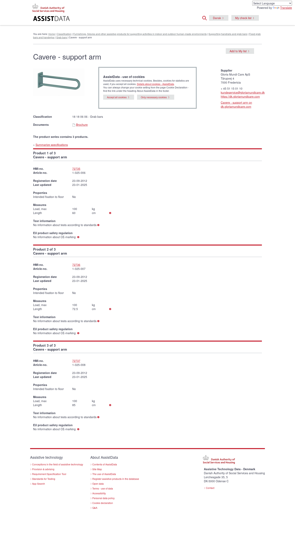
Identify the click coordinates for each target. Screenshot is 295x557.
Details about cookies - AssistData (155, 84)
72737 (76, 361)
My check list (243, 18)
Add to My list (238, 51)
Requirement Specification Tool (49, 474)
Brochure (82, 125)
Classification (64, 34)
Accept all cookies (117, 97)
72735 (76, 169)
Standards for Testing (43, 478)
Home (51, 34)
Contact (210, 487)
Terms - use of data (102, 488)
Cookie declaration (102, 503)
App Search (38, 483)
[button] (205, 17)
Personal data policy (103, 498)
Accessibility (99, 493)
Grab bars (61, 37)
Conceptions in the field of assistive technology (57, 464)
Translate (286, 8)
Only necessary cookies (154, 97)
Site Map (97, 469)
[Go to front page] (98, 19)
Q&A (94, 507)
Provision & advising (43, 469)
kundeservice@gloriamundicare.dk (243, 92)
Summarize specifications (52, 145)
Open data (98, 483)
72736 (76, 265)
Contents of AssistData (104, 464)
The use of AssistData (104, 474)
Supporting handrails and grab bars (228, 34)
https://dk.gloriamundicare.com (240, 96)
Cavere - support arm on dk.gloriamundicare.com (236, 104)
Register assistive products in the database (115, 478)
